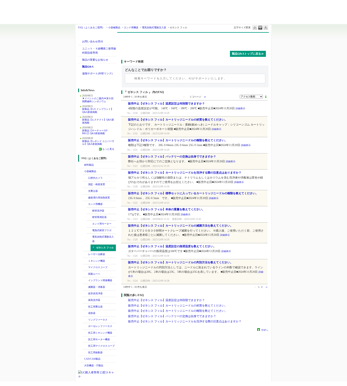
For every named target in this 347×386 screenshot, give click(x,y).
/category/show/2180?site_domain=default (85, 280)
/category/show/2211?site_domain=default (85, 346)
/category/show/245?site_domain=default (85, 198)
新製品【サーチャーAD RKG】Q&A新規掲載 (94, 132)
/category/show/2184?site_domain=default (85, 313)
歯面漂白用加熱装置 (99, 197)
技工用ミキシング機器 (100, 332)
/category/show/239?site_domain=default (89, 224)
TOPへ (264, 330)
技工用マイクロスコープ (101, 345)
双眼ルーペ (94, 274)
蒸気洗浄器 (94, 300)
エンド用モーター (101, 223)
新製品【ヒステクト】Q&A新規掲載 (98, 121)
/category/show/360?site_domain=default (85, 287)
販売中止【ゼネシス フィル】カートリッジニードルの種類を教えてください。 (177, 140)
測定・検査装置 (96, 184)
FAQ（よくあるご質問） (91, 27)
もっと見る (108, 149)
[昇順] (266, 95)
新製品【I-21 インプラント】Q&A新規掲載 (97, 110)
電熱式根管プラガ (101, 230)
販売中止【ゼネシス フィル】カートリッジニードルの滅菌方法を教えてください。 (180, 225)
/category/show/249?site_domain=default (85, 293)
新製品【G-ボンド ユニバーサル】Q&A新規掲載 (98, 142)
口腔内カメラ (95, 178)
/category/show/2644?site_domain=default (85, 204)
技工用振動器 (95, 352)
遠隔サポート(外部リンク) (97, 73)
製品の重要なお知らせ (95, 59)
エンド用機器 (131, 27)
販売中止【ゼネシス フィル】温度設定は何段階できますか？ (166, 103)
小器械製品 (114, 27)
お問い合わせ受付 (92, 41)
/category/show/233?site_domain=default (85, 184)
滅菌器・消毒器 (96, 287)
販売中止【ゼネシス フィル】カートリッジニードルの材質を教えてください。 (177, 119)
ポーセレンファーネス (100, 326)
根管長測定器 (99, 217)
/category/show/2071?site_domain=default (85, 254)
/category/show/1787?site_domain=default (81, 359)
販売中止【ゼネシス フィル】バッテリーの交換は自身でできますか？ (172, 156)
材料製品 (89, 164)
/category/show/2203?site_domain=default (85, 333)
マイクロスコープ (97, 267)
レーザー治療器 (96, 254)
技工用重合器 (95, 306)
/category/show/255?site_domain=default (89, 237)
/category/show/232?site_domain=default (85, 178)
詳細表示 (240, 108)
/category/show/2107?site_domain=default (85, 267)
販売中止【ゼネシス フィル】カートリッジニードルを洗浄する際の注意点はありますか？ (184, 172)
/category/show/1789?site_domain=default (81, 366)
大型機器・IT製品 (93, 365)
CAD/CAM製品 (92, 358)
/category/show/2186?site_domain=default (85, 320)
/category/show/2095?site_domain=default (85, 261)
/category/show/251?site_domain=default (89, 217)
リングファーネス (97, 319)
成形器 (91, 313)
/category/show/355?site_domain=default (85, 300)
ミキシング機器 (96, 260)
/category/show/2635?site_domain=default (89, 211)
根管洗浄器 (98, 210)
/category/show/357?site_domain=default (85, 307)
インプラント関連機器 (100, 280)
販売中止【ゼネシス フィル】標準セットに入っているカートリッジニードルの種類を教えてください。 (193, 193)
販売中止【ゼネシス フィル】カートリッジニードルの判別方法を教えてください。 (180, 262)
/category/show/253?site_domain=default (89, 230)
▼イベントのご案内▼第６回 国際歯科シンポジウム (97, 100)
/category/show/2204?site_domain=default (85, 339)
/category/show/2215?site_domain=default (85, 352)
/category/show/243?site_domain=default (85, 274)
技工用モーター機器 (99, 339)
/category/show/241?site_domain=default (85, 191)
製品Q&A (87, 66)
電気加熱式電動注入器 (154, 27)
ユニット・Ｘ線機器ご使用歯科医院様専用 (99, 50)
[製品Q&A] (195, 41)
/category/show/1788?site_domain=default (81, 171)
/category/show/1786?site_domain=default (81, 165)
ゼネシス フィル (105, 247)
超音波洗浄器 (95, 293)
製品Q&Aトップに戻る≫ (248, 53)
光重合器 (93, 191)
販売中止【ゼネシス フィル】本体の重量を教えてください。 (166, 209)
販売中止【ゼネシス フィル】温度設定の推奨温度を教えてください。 (172, 246)
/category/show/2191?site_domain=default (85, 326)
